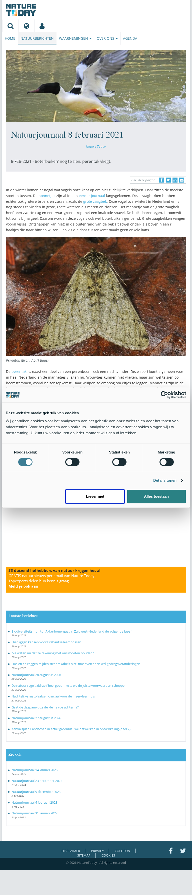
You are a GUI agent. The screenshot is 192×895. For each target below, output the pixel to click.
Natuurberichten (37, 38)
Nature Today (96, 146)
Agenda (130, 38)
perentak (19, 371)
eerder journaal (92, 195)
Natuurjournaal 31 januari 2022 (35, 813)
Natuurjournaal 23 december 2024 (37, 780)
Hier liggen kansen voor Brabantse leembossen (46, 642)
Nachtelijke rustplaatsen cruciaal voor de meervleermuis (53, 696)
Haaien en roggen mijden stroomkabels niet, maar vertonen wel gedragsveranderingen (76, 664)
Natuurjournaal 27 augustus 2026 (36, 718)
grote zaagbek (95, 201)
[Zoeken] (10, 25)
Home (10, 38)
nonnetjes (46, 195)
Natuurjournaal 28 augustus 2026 (36, 674)
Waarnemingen (74, 38)
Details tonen (164, 480)
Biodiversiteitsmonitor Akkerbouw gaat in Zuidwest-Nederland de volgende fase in (73, 631)
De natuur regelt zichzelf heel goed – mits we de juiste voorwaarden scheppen (69, 685)
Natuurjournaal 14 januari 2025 (35, 770)
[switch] (72, 462)
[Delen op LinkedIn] (175, 180)
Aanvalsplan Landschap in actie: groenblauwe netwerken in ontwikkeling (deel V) (71, 729)
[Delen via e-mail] (181, 180)
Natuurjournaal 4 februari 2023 (34, 802)
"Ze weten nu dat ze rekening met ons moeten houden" (53, 653)
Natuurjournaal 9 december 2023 (36, 791)
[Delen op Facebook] (161, 180)
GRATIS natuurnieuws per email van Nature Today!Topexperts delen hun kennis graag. (52, 581)
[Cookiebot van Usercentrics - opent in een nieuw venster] (164, 395)
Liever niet (95, 496)
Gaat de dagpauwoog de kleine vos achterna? (45, 707)
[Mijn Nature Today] (42, 25)
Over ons (106, 38)
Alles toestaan (156, 496)
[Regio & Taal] (26, 25)
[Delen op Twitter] (168, 180)
